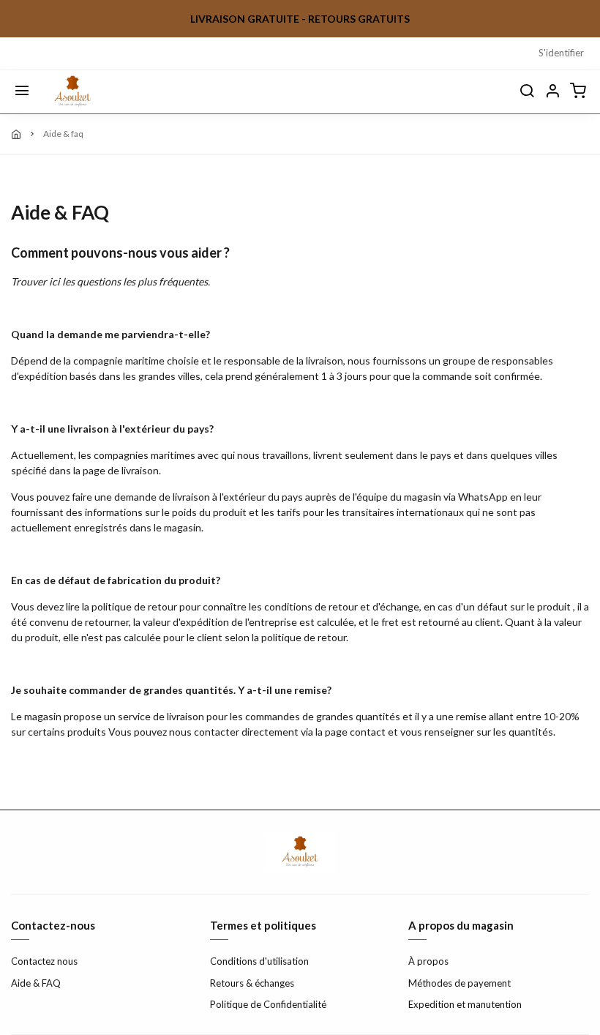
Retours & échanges (252, 983)
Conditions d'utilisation (259, 961)
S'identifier (561, 53)
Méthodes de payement (459, 983)
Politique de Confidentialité (268, 1004)
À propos (428, 961)
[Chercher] (527, 91)
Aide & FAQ (36, 983)
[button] (552, 91)
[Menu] (22, 91)
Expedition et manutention (465, 1004)
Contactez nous (44, 961)
